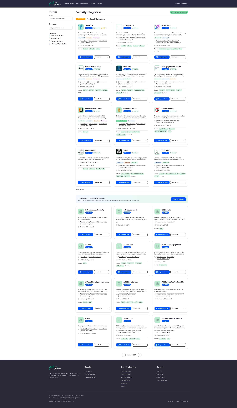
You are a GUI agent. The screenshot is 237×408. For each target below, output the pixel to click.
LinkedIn (170, 401)
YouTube (177, 401)
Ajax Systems (163, 128)
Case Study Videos (126, 377)
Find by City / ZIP (90, 374)
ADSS (87, 318)
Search (51, 16)
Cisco (98, 49)
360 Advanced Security (94, 210)
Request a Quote (86, 57)
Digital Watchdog (139, 90)
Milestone (162, 338)
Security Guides (125, 380)
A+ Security (128, 244)
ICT (170, 131)
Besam (142, 45)
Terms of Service (162, 380)
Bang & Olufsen (121, 134)
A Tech (88, 244)
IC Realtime (120, 266)
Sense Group (90, 150)
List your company (181, 3)
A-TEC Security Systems (171, 244)
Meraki (168, 49)
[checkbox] (49, 35)
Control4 (136, 132)
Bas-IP (85, 90)
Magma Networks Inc (93, 108)
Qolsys (124, 263)
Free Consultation (82, 3)
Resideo (171, 128)
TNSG (125, 150)
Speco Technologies (160, 131)
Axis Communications (137, 173)
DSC (138, 338)
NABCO (124, 45)
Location (54, 24)
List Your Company (90, 377)
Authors (123, 386)
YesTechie (89, 25)
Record (136, 45)
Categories (52, 33)
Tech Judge (166, 150)
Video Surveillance (57, 35)
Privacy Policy (161, 377)
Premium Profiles (126, 371)
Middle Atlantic (170, 90)
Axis (180, 49)
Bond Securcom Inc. (93, 66)
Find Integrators (69, 3)
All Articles (124, 383)
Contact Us (160, 374)
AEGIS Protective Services (172, 318)
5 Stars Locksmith (130, 210)
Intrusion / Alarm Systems (59, 44)
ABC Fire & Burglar (130, 282)
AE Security (128, 318)
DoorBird (119, 92)
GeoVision (138, 263)
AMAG (85, 302)
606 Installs (166, 210)
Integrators (88, 371)
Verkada (92, 49)
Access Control (56, 38)
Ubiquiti (85, 49)
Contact (99, 3)
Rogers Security (168, 108)
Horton (130, 45)
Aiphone (162, 90)
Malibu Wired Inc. (130, 108)
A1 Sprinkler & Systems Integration (98, 282)
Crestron (129, 132)
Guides (92, 3)
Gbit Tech (127, 66)
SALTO (105, 90)
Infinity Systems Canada (171, 66)
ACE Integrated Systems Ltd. (173, 282)
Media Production (126, 374)
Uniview (91, 90)
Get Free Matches (178, 199)
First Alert (132, 338)
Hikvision (174, 49)
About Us (159, 371)
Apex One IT (166, 25)
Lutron (123, 132)
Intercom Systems (57, 41)
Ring (161, 228)
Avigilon (127, 176)
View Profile (101, 57)
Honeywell (120, 176)
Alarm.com (158, 92)
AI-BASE (179, 90)
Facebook (185, 401)
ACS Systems (128, 25)
